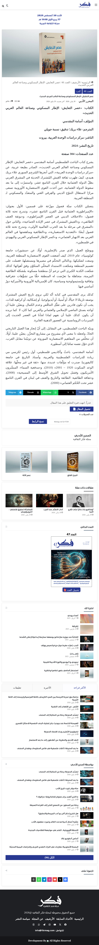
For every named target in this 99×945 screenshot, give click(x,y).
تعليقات (17, 687)
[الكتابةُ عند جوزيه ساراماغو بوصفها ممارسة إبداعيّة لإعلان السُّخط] (86, 639)
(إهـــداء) (74, 654)
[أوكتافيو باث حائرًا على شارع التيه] (80, 500)
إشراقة (75, 626)
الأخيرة (47, 687)
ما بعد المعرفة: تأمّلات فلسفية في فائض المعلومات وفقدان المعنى (47, 748)
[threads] (33, 879)
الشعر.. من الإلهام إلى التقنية (64, 707)
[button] (84, 392)
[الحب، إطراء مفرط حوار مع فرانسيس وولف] (86, 647)
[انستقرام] (49, 879)
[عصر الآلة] (27, 462)
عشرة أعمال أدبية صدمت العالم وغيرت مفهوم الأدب (54, 822)
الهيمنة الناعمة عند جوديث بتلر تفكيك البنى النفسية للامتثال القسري (46, 723)
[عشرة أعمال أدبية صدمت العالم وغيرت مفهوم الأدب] (86, 823)
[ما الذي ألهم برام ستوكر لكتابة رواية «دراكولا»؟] (86, 798)
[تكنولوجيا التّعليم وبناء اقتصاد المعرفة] (86, 733)
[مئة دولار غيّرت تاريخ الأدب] (86, 790)
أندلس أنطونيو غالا (69, 838)
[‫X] (60, 879)
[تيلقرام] (44, 879)
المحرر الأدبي (86, 101)
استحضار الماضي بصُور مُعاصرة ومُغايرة (61, 670)
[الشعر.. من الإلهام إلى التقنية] (86, 708)
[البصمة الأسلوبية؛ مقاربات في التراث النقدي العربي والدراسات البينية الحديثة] (86, 849)
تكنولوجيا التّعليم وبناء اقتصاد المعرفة (61, 732)
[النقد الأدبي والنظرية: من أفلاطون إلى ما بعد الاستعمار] (86, 742)
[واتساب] (39, 879)
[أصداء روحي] (86, 618)
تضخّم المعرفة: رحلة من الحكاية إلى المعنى (58, 715)
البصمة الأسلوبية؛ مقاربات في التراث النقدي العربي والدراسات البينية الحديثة (44, 847)
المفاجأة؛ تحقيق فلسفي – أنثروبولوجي (20, 510)
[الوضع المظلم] (7, 6)
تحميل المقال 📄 (81, 409)
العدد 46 (66, 82)
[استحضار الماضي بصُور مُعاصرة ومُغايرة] (86, 673)
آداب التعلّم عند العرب (53, 509)
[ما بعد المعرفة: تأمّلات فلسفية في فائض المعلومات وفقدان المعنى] (86, 750)
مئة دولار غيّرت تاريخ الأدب (67, 788)
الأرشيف (75, 82)
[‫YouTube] (55, 879)
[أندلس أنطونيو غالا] (86, 840)
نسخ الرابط (38, 421)
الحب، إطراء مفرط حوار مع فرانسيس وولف (59, 645)
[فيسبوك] (65, 879)
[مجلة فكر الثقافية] (84, 5)
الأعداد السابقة (64, 918)
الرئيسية (86, 82)
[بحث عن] (3, 5)
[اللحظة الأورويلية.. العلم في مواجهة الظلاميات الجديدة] (86, 832)
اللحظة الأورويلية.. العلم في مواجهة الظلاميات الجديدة (53, 830)
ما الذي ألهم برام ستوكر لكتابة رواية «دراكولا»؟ (57, 797)
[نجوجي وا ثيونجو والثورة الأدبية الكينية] (86, 664)
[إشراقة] (86, 629)
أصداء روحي (72, 615)
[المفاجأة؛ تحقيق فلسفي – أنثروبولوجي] (19, 500)
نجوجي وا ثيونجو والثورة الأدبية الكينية (60, 662)
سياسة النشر (22, 918)
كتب (78, 91)
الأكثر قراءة (80, 687)
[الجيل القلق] (72, 462)
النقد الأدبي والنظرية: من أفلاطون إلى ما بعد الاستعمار (53, 740)
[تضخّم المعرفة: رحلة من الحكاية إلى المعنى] (86, 717)
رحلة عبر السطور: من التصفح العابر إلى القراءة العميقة (54, 805)
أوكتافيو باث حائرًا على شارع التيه (80, 510)
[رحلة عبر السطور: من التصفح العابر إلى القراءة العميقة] (86, 807)
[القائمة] (96, 5)
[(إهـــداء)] (86, 655)
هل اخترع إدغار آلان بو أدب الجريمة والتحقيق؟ (58, 813)
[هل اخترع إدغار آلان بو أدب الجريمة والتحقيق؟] (86, 815)
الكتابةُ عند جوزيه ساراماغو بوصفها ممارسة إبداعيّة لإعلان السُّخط (48, 637)
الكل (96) (49, 857)
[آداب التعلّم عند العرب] (49, 500)
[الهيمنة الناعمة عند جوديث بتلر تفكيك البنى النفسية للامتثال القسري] (86, 725)
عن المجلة (37, 918)
